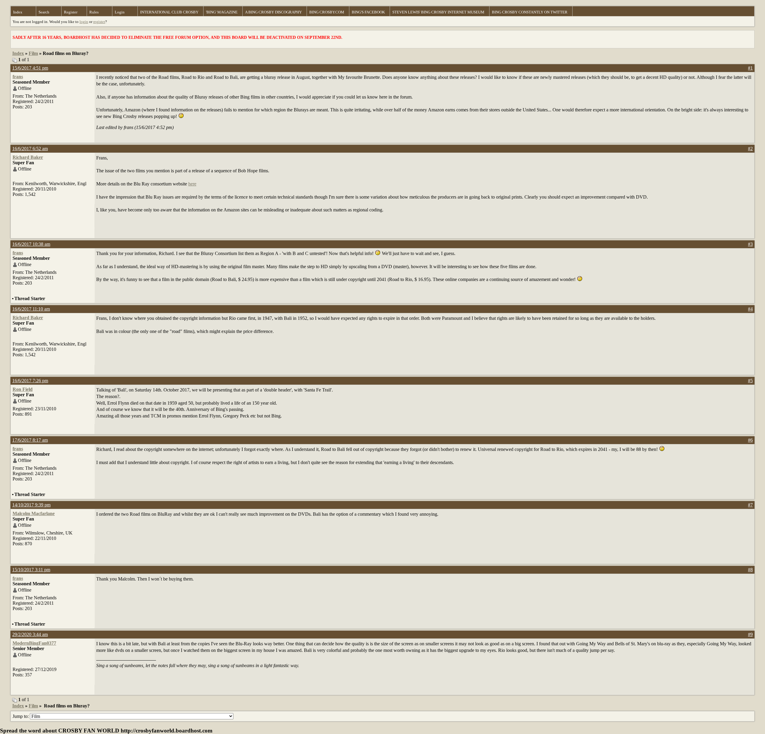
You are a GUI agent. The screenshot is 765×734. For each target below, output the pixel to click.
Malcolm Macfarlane (34, 513)
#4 (750, 308)
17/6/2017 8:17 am (30, 440)
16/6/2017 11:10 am (31, 308)
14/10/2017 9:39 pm (31, 504)
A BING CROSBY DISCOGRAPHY (273, 12)
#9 (750, 634)
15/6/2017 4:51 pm (30, 67)
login (83, 21)
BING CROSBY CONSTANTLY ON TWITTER (529, 12)
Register (70, 12)
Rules (94, 12)
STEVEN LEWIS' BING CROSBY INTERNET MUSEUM (438, 12)
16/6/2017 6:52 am (30, 148)
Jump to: (21, 716)
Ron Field (23, 389)
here (192, 183)
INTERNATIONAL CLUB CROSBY (169, 12)
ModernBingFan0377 (34, 643)
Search (44, 12)
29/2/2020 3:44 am (30, 634)
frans (18, 76)
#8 (750, 569)
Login (120, 12)
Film (33, 53)
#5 (750, 380)
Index (17, 12)
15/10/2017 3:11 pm (31, 569)
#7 (750, 504)
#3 (750, 244)
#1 (750, 67)
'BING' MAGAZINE (222, 12)
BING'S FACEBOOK (368, 12)
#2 (750, 148)
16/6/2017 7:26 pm (30, 380)
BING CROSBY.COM (326, 12)
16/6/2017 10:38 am (31, 244)
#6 (750, 440)
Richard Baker (28, 157)
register (99, 21)
